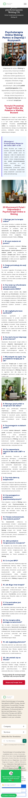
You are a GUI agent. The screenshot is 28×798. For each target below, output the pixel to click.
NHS (24, 117)
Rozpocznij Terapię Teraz (14, 682)
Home (6, 15)
